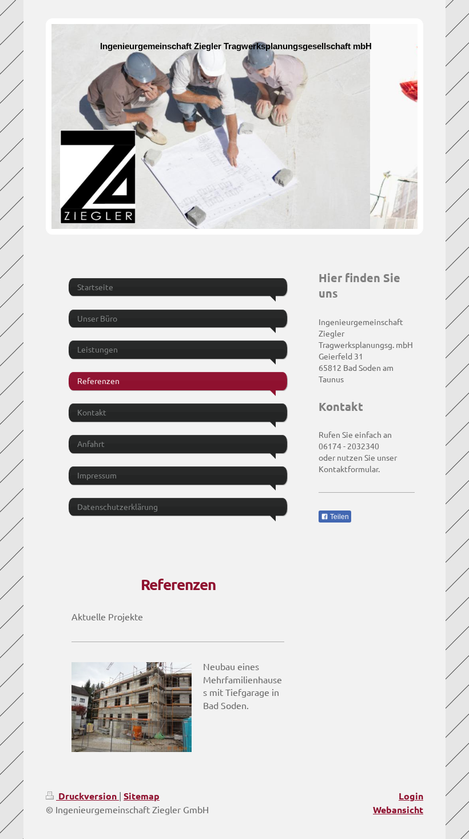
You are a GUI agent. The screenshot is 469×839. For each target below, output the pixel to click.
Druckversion (87, 796)
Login (411, 796)
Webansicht (398, 810)
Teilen (338, 517)
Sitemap (142, 796)
